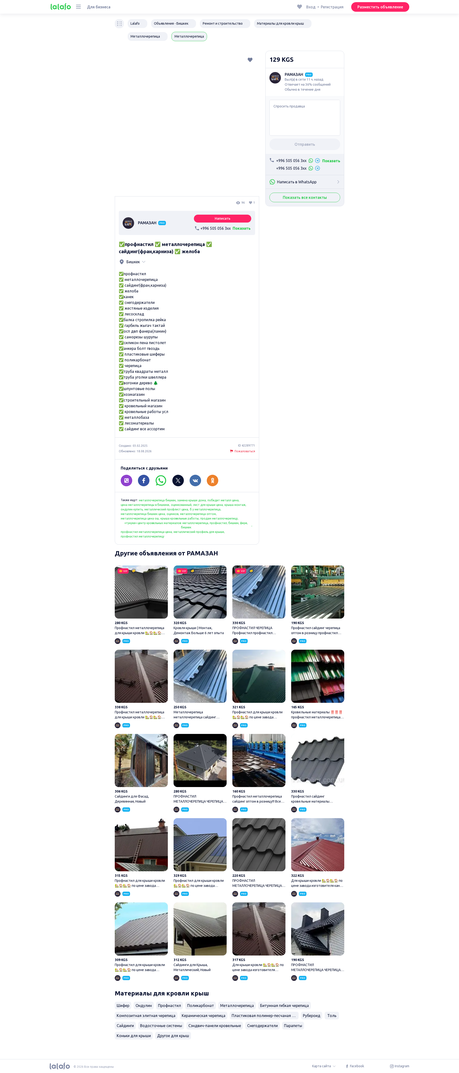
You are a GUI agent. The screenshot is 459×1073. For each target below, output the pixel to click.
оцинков (172, 513)
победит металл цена (223, 500)
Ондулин (144, 1005)
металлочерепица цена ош (140, 518)
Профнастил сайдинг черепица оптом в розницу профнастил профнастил (317, 600)
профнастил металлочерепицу (142, 536)
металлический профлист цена (166, 509)
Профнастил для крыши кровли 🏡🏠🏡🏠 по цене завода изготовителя (200, 853)
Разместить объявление (380, 7)
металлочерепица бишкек (157, 500)
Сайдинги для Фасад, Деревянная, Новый (141, 769)
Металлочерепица (237, 1005)
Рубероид (311, 1015)
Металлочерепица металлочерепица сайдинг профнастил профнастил (200, 685)
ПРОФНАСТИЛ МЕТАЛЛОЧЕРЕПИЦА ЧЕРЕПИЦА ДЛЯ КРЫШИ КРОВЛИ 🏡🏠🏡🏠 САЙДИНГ (200, 769)
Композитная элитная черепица (146, 1015)
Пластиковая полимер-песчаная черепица (265, 1015)
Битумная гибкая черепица (284, 1005)
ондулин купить (132, 509)
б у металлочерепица (205, 509)
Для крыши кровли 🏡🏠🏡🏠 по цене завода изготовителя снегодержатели (258, 937)
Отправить (305, 144)
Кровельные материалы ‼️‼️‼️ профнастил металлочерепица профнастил (317, 685)
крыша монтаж (235, 504)
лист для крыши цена (208, 504)
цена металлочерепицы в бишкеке (145, 504)
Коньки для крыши (134, 1036)
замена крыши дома (191, 500)
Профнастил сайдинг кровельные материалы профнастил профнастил (317, 769)
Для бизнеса (98, 7)
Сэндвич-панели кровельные (214, 1025)
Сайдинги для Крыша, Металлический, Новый (200, 937)
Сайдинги (125, 1025)
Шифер (123, 1005)
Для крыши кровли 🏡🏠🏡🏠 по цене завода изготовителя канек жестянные (317, 853)
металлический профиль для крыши (199, 531)
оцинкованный (181, 504)
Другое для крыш (173, 1036)
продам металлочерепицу (219, 518)
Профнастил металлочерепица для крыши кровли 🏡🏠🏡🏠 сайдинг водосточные (141, 600)
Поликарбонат (200, 1005)
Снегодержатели (262, 1025)
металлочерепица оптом (198, 513)
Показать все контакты (305, 197)
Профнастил (169, 1005)
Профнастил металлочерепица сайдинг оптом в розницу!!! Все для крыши (258, 769)
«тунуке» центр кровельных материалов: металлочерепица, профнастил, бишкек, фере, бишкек (186, 525)
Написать (222, 218)
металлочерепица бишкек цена (143, 513)
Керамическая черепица (203, 1015)
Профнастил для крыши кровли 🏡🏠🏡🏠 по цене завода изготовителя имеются (258, 685)
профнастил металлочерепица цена (146, 531)
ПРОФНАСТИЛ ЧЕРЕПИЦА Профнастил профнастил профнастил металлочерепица (258, 600)
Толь (331, 1015)
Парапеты (293, 1025)
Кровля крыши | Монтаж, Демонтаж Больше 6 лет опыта (200, 600)
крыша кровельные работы (179, 518)
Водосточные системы (161, 1025)
